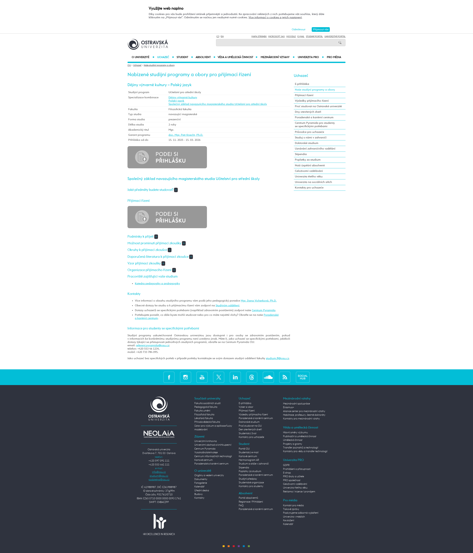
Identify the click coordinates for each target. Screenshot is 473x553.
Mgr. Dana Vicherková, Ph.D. (259, 300)
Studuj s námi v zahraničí (310, 137)
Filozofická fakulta (204, 414)
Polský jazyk (176, 100)
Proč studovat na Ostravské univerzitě (318, 106)
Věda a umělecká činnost (237, 57)
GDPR (286, 465)
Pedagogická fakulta (205, 407)
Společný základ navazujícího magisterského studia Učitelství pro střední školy (218, 104)
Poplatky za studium (308, 159)
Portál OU (244, 448)
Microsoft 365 (276, 36)
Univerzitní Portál (335, 36)
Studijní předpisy (248, 479)
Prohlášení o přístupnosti (297, 469)
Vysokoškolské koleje (206, 452)
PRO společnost (291, 480)
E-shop (287, 473)
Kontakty (199, 498)
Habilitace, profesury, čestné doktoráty (304, 415)
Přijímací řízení (304, 95)
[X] (218, 377)
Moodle (291, 36)
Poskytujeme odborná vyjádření (300, 513)
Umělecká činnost (292, 440)
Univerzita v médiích (294, 516)
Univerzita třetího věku (309, 176)
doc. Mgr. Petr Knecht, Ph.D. (186, 135)
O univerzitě (143, 57)
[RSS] (284, 377)
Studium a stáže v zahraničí (254, 463)
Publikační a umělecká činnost (299, 436)
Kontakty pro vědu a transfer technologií (305, 451)
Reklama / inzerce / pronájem (299, 491)
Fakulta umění (202, 410)
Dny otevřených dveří (308, 111)
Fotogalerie (200, 483)
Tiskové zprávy (291, 509)
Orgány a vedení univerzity (209, 475)
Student (185, 57)
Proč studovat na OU (250, 426)
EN (222, 36)
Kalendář (199, 486)
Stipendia (301, 154)
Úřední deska (201, 490)
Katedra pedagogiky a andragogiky (157, 283)
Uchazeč (165, 57)
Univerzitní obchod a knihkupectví (212, 445)
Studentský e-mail (248, 452)
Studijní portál (314, 36)
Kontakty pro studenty (251, 486)
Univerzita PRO (311, 57)
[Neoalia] (159, 434)
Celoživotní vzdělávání (309, 171)
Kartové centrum (203, 460)
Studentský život (247, 433)
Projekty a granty (292, 444)
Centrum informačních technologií (213, 456)
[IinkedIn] (235, 377)
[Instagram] (185, 377)
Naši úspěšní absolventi (310, 165)
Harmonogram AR (249, 460)
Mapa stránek (259, 36)
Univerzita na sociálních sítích (313, 182)
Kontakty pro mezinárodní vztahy (301, 418)
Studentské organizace (251, 482)
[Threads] (251, 377)
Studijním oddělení (227, 305)
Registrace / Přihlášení (251, 502)
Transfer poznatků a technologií (300, 447)
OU (129, 65)
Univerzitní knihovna (205, 441)
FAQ (241, 505)
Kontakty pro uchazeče (309, 187)
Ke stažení (288, 520)
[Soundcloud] (268, 377)
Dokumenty (200, 479)
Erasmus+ (288, 407)
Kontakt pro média (293, 505)
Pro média (334, 57)
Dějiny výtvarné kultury (183, 97)
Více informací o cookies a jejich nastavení (275, 17)
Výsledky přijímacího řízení (312, 100)
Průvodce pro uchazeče (309, 132)
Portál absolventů (248, 498)
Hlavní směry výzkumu (295, 432)
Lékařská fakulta (203, 418)
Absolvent (205, 57)
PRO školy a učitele (293, 476)
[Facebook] (169, 377)
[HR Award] (159, 524)
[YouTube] (202, 377)
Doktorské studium (306, 143)
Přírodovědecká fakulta (207, 422)
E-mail (300, 36)
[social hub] (303, 377)
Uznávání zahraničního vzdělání (315, 148)
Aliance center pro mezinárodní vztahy (304, 411)
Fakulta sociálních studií (207, 403)
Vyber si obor (246, 407)
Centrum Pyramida (263, 310)
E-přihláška (302, 84)
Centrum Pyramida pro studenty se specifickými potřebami (315, 125)
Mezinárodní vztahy (278, 57)
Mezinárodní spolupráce (296, 403)
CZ (217, 36)
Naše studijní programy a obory (159, 65)
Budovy (198, 494)
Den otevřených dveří (250, 429)
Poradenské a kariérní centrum (314, 117)
